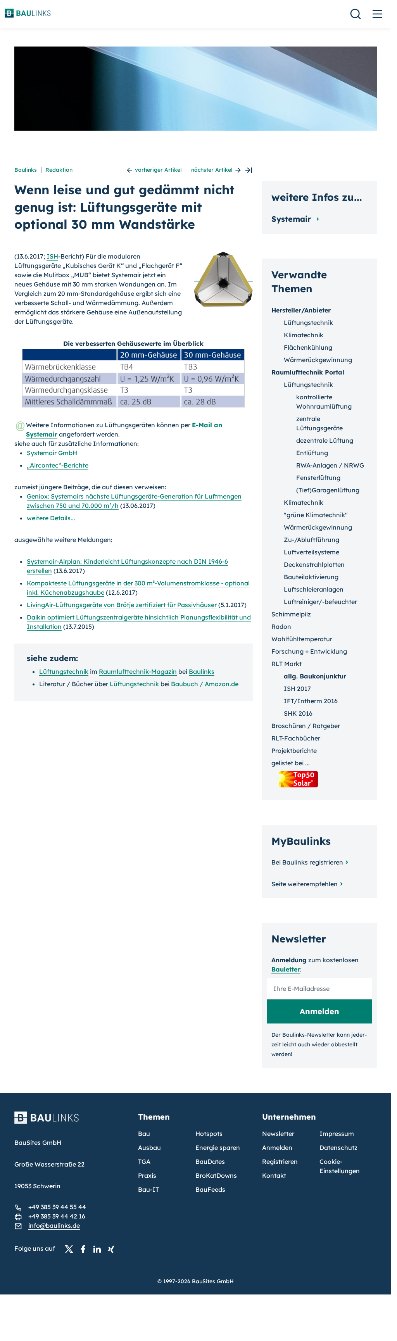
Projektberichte (294, 750)
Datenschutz (338, 1147)
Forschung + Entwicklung (309, 651)
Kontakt (274, 1175)
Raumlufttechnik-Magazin (138, 671)
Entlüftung (312, 453)
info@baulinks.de (54, 1225)
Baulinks (25, 169)
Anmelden (277, 1147)
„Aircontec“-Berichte (57, 465)
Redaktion (58, 169)
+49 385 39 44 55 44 (57, 1207)
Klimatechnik (303, 335)
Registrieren (280, 1161)
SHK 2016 (298, 713)
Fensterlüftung (318, 478)
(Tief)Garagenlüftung (327, 490)
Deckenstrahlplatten (314, 564)
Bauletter (285, 969)
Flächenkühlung (308, 347)
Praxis (147, 1175)
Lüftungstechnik (63, 671)
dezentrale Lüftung (324, 440)
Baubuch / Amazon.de (204, 684)
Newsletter (278, 1133)
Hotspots (209, 1133)
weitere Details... (51, 518)
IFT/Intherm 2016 (311, 701)
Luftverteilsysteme (311, 552)
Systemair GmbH (52, 453)
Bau (144, 1133)
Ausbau (149, 1147)
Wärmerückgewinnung (318, 360)
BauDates (210, 1161)
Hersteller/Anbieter (301, 310)
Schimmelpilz (291, 614)
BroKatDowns (216, 1175)
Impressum (336, 1133)
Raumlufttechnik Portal (307, 372)
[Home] (71, 1122)
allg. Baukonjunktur (315, 676)
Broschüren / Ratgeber (305, 726)
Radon (281, 626)
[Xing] (113, 1249)
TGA (144, 1161)
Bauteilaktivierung (311, 577)
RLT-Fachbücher (295, 738)
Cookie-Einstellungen (339, 1166)
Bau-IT (148, 1189)
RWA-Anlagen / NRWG (330, 465)
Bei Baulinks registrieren (307, 862)
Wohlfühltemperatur (301, 639)
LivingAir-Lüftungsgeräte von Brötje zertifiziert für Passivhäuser (122, 605)
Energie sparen (217, 1147)
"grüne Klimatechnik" (316, 515)
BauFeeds (210, 1189)
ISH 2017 (297, 688)
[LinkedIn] (99, 1249)
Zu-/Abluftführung (311, 540)
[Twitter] (71, 1249)
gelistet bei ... (290, 763)
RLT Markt (286, 664)
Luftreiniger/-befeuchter (320, 602)
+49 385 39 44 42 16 (56, 1216)
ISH (52, 256)
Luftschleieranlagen (313, 589)
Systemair (292, 219)
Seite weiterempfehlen (304, 884)
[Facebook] (85, 1249)
